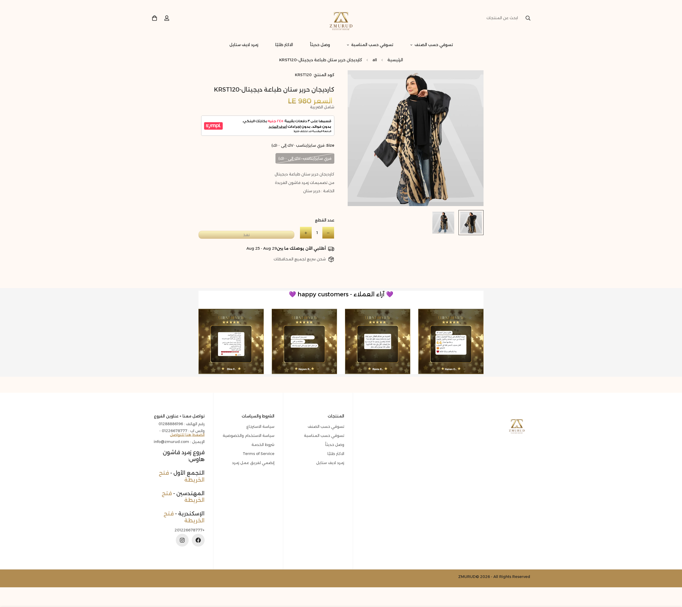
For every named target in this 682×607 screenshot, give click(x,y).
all (374, 59)
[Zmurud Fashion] (341, 18)
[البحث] (528, 18)
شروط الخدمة (262, 444)
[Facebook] (198, 540)
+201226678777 (189, 530)
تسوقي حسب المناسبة (372, 44)
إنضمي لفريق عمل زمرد (253, 462)
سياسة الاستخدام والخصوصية (248, 435)
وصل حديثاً (320, 44)
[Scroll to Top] (10, 578)
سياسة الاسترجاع (260, 426)
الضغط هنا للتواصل (187, 434)
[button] (154, 18)
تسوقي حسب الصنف (434, 44)
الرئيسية (395, 59)
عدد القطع (324, 220)
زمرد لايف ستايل (243, 44)
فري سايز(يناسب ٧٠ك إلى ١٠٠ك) (304, 158)
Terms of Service (258, 453)
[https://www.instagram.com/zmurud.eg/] (182, 540)
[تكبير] (359, 82)
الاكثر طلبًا (284, 44)
